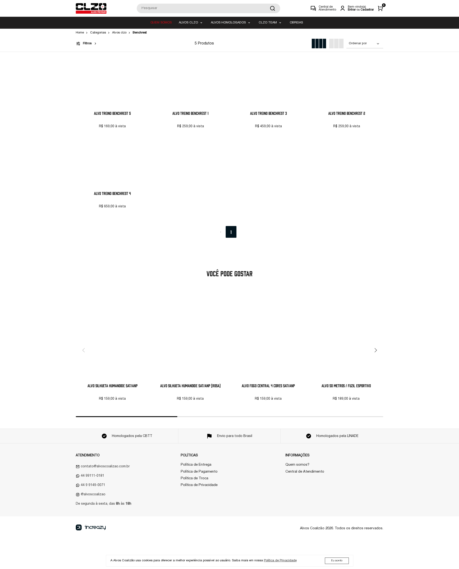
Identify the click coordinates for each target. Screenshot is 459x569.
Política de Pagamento (199, 471)
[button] (375, 350)
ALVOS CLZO (188, 22)
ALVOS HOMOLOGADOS (228, 22)
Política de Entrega (196, 464)
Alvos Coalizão (312, 528)
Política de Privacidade (199, 485)
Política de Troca (194, 478)
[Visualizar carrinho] (380, 8)
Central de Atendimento (304, 471)
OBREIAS (296, 22)
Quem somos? (297, 464)
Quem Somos (161, 22)
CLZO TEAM (268, 22)
